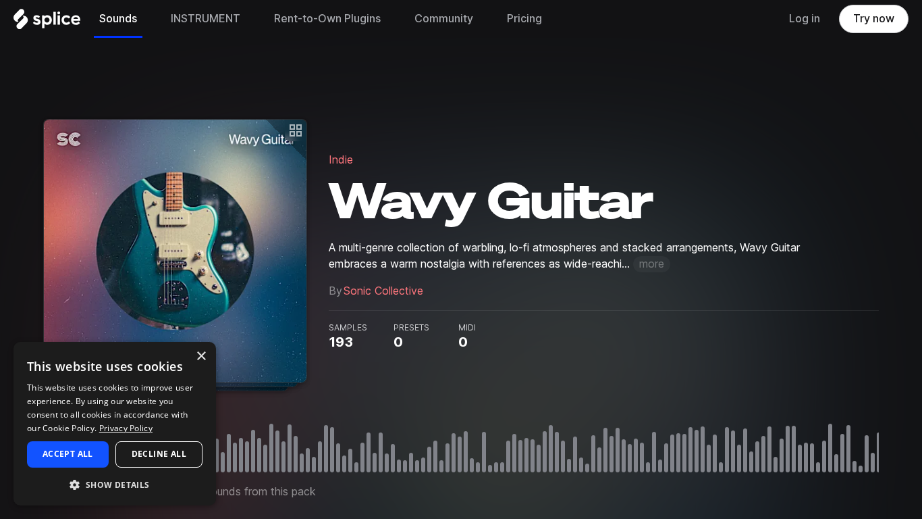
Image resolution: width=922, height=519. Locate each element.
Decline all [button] (159, 454)
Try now (873, 18)
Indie (341, 159)
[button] (114, 484)
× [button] (201, 356)
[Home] (46, 22)
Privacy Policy (126, 428)
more (651, 263)
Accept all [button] (68, 454)
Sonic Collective (383, 291)
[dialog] (114, 423)
